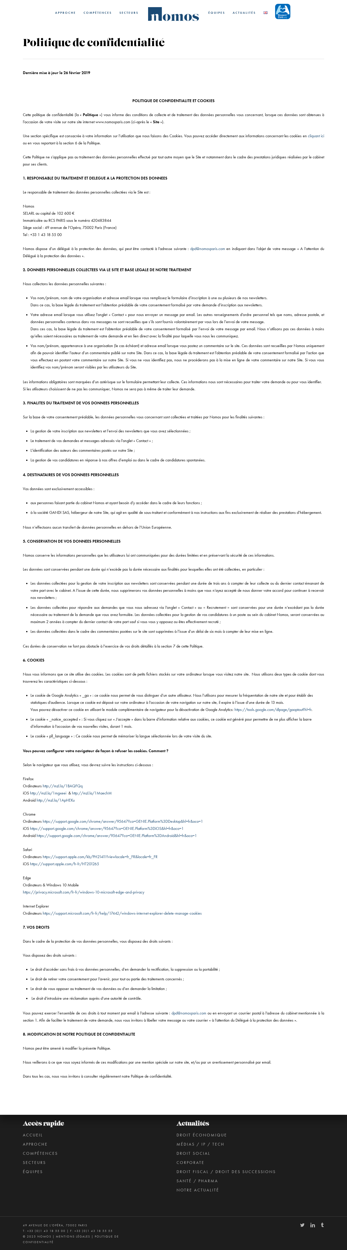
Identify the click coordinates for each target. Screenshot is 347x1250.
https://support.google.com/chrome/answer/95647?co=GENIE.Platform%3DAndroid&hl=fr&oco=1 (117, 835)
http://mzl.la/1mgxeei (48, 793)
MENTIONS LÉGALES (73, 1236)
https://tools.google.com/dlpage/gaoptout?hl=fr (272, 709)
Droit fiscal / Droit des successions (226, 1171)
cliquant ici (316, 136)
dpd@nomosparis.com (207, 248)
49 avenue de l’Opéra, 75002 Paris (55, 1225)
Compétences (40, 1153)
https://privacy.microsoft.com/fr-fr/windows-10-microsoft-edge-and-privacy (83, 892)
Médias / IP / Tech (201, 1144)
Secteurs (34, 1162)
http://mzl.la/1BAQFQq (63, 786)
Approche (35, 1144)
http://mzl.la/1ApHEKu (56, 800)
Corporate (190, 1162)
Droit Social (193, 1153)
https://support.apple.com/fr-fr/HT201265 (64, 864)
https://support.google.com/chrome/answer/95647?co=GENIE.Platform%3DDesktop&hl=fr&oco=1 (123, 821)
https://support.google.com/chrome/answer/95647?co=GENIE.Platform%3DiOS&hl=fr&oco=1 (107, 828)
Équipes (33, 1171)
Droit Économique (202, 1135)
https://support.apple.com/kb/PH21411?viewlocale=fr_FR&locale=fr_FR (100, 856)
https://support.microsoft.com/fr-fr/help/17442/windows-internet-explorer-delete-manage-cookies (122, 913)
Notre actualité (198, 1190)
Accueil (33, 1135)
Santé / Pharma (197, 1181)
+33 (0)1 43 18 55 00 (46, 1231)
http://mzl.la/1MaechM (92, 793)
